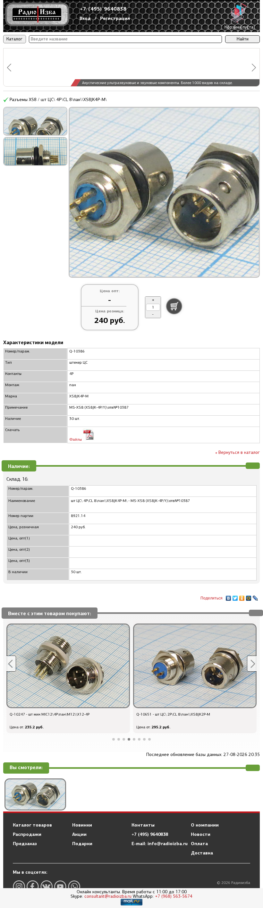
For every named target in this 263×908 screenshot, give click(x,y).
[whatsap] (74, 886)
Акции (79, 834)
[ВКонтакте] (228, 596)
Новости (200, 834)
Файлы (76, 439)
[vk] (46, 886)
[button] (9, 68)
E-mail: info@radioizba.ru (160, 843)
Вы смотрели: (26, 767)
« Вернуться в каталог (237, 452)
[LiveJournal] (255, 596)
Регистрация (115, 18)
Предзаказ (25, 843)
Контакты (143, 825)
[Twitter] (235, 596)
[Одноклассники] (242, 596)
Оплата (199, 843)
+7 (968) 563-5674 (173, 896)
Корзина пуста (239, 27)
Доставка (202, 853)
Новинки (82, 825)
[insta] (19, 886)
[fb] (33, 886)
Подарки (82, 843)
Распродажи (27, 834)
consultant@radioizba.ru (108, 896)
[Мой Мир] (248, 596)
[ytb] (60, 886)
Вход (85, 18)
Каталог (14, 39)
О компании (205, 825)
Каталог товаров (32, 825)
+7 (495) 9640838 (103, 8)
